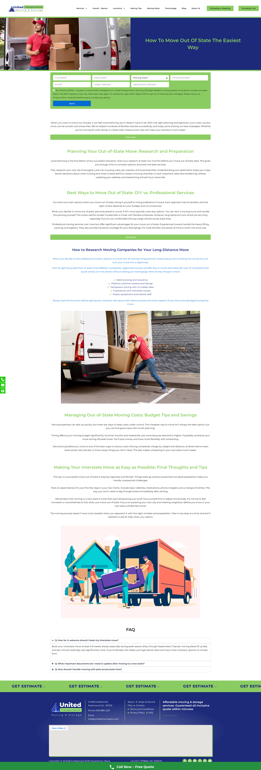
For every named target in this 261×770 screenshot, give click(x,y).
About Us (196, 8)
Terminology (170, 8)
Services (80, 8)
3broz (107, 761)
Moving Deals (153, 8)
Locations (117, 8)
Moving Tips (136, 8)
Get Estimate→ (23, 686)
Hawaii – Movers (100, 8)
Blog (184, 8)
